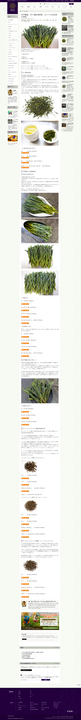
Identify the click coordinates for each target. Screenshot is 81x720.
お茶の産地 (19, 709)
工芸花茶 (10, 45)
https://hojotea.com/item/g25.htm (27, 75)
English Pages (66, 0)
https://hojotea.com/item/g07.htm (27, 174)
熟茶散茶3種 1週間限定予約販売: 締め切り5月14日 (70, 124)
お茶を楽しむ (10, 58)
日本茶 (19, 691)
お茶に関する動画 (11, 78)
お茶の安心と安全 (11, 67)
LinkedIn (29, 608)
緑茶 (10, 28)
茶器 (30, 696)
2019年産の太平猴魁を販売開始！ (27, 653)
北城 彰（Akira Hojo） (31, 18)
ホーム (22, 11)
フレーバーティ (11, 43)
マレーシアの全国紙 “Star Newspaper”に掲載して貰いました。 (15, 121)
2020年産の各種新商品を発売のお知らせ (28, 658)
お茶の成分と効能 (11, 65)
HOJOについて (48, 0)
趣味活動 (9, 74)
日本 (22, 21)
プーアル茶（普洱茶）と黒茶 (13, 40)
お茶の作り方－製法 (32, 707)
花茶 (10, 49)
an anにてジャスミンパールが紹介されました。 (15, 112)
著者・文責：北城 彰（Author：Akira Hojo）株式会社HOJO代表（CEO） (42, 601)
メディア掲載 (10, 83)
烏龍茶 (19, 696)
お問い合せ (53, 0)
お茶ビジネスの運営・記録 (45, 707)
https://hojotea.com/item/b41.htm (27, 432)
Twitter (36, 608)
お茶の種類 (10, 26)
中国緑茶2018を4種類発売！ (26, 656)
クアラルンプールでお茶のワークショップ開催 (70, 114)
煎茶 (28, 21)
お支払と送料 (58, 0)
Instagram (38, 608)
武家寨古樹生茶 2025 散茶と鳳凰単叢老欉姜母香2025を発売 (71, 26)
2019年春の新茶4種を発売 (26, 655)
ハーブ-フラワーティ (12, 47)
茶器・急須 (10, 54)
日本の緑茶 (25, 21)
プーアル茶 (19, 698)
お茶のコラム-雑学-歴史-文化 (12, 56)
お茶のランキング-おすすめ (12, 76)
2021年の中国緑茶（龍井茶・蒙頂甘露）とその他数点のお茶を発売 (32, 652)
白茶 (10, 35)
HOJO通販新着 (20, 702)
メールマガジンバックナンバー (12, 24)
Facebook (33, 608)
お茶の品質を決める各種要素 (12, 63)
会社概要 (62, 0)
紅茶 (10, 33)
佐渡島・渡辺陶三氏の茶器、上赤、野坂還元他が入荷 (70, 105)
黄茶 (10, 37)
